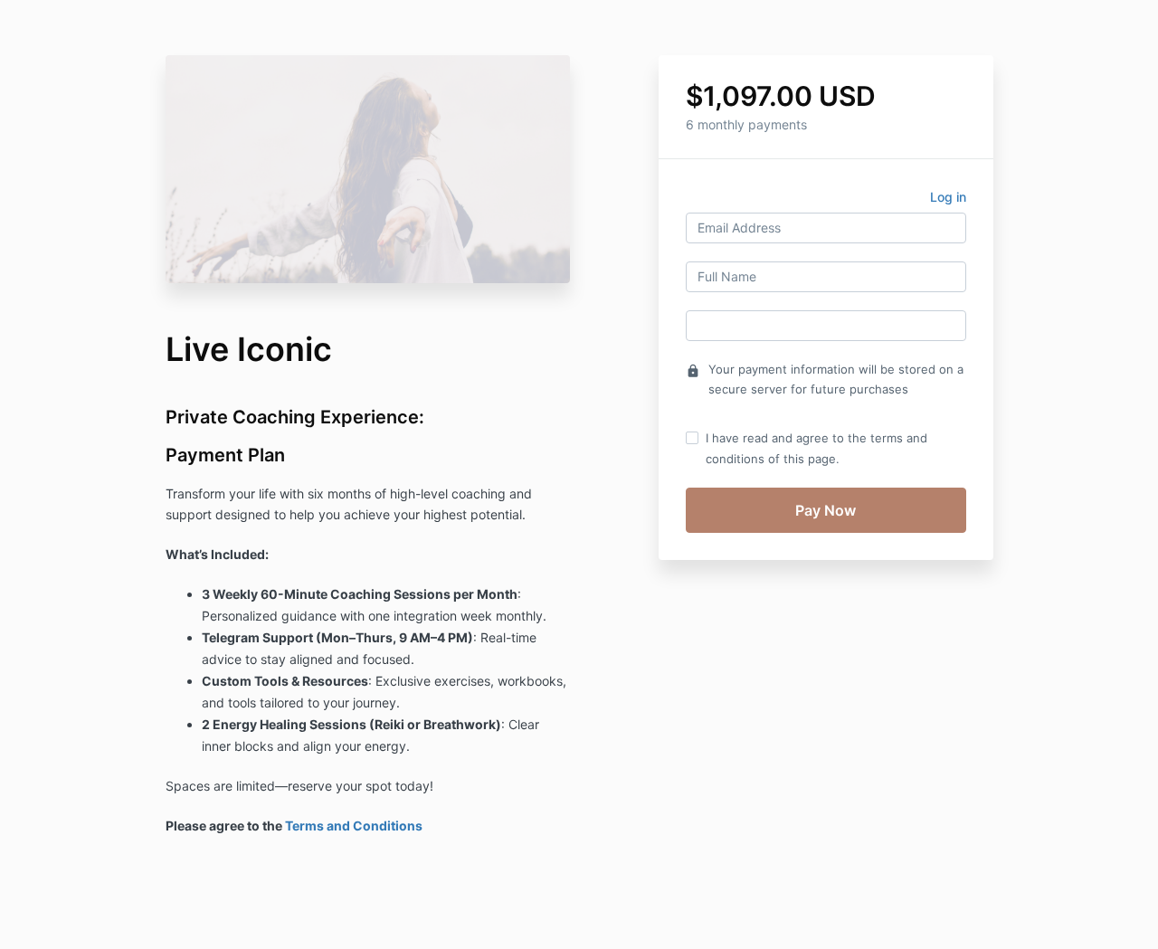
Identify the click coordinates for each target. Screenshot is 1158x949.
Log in (948, 196)
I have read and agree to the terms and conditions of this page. (816, 448)
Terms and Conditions (353, 825)
